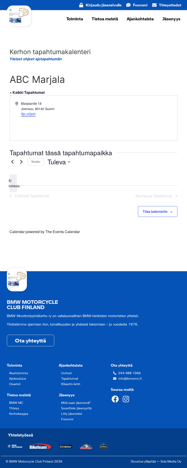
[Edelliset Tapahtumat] (12, 162)
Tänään (35, 161)
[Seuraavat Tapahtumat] (21, 162)
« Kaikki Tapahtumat (27, 92)
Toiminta (74, 18)
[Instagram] (125, 399)
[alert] (13, 183)
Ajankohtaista (140, 18)
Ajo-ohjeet (28, 113)
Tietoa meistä (105, 18)
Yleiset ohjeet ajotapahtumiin (36, 59)
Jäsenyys (171, 18)
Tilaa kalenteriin (155, 211)
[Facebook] (115, 399)
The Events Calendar (62, 231)
